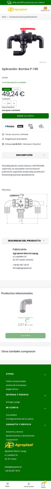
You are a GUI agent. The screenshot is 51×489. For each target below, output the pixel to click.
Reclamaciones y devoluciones (20, 435)
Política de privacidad (16, 381)
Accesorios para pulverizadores (23, 17)
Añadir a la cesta (25, 116)
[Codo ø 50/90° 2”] (25, 307)
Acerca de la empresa (16, 385)
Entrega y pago (13, 402)
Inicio (4, 17)
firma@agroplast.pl (22, 268)
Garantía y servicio (14, 431)
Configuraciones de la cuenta (19, 419)
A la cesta (25, 335)
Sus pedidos (11, 415)
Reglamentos (12, 389)
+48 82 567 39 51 (21, 264)
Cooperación (12, 439)
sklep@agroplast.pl (13, 467)
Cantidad (6, 99)
